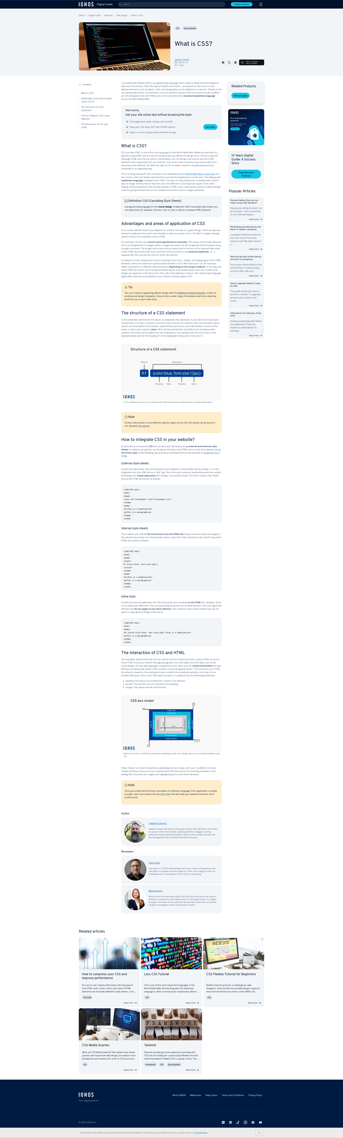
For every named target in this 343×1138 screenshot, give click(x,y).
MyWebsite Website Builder (192, 292)
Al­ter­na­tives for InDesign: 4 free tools (245, 314)
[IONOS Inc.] (101, 1094)
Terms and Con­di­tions (233, 1095)
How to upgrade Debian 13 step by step (245, 284)
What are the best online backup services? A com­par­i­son (245, 258)
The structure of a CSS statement (92, 109)
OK (259, 1133)
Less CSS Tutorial (156, 974)
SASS (123, 276)
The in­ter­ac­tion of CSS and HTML (94, 126)
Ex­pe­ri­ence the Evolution (246, 174)
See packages (240, 95)
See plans (210, 127)
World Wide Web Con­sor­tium (200, 173)
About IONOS (179, 1095)
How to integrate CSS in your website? (95, 117)
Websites (109, 15)
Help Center (211, 1095)
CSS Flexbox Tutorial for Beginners (231, 974)
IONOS (82, 15)
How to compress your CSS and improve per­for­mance (104, 976)
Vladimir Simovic (182, 59)
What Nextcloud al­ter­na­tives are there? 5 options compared (245, 228)
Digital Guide (94, 15)
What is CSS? (87, 93)
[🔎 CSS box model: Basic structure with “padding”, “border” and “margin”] (171, 723)
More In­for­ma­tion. (201, 1133)
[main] (171, 499)
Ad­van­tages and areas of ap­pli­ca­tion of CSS (96, 100)
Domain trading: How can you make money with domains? (244, 201)
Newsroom (195, 1095)
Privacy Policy (255, 1095)
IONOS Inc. (91, 1122)
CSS (177, 28)
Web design (122, 15)
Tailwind (150, 1045)
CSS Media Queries (95, 1045)
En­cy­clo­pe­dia (190, 28)
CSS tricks (165, 794)
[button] (246, 127)
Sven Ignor (154, 863)
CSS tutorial (143, 425)
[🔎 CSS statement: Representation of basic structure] (171, 372)
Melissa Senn (156, 891)
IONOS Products (241, 4)
